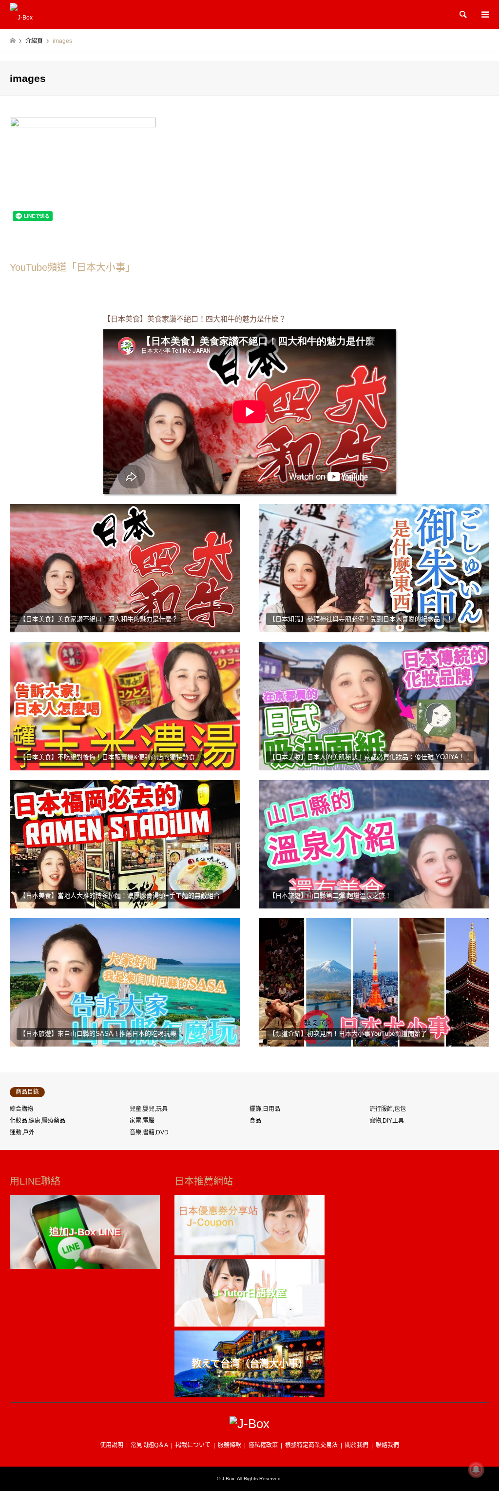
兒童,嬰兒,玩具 (149, 1109)
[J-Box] (21, 14)
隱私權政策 (263, 1445)
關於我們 (356, 1445)
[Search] (462, 14)
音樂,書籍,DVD (149, 1132)
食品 (255, 1120)
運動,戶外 (22, 1132)
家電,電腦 (142, 1120)
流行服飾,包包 (387, 1109)
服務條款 (229, 1445)
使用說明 (111, 1445)
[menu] (484, 14)
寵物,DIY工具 (386, 1120)
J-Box (228, 1478)
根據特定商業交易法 (311, 1445)
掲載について (193, 1445)
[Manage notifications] (476, 1469)
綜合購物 (21, 1109)
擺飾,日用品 (265, 1109)
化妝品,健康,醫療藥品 (37, 1120)
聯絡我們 (387, 1445)
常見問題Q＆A (149, 1445)
